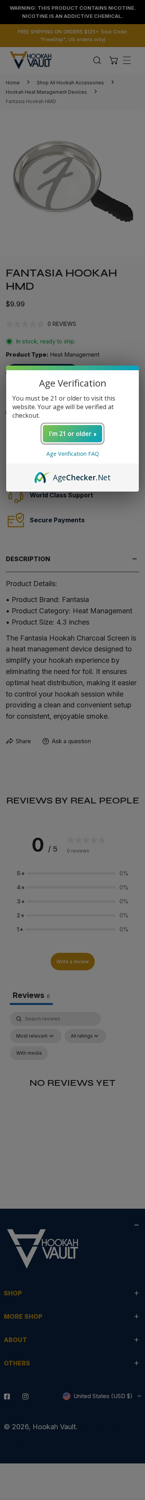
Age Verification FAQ (72, 453)
